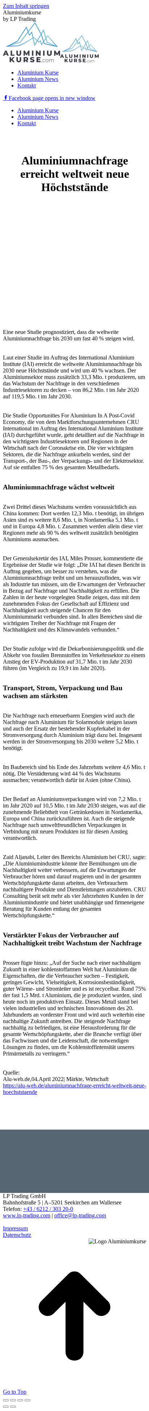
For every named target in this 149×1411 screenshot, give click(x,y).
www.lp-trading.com (26, 1215)
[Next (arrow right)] (13, 1407)
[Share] (13, 1400)
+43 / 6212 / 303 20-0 (48, 1209)
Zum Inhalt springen (26, 6)
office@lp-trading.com (80, 1215)
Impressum (15, 1228)
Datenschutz (17, 1235)
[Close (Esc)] (6, 1400)
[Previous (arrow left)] (6, 1407)
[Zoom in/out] (27, 1400)
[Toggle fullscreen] (20, 1400)
